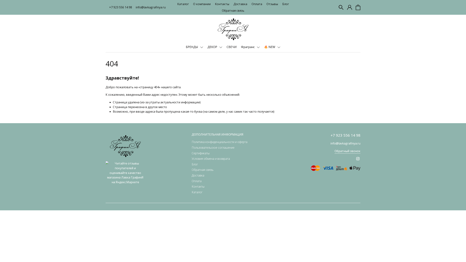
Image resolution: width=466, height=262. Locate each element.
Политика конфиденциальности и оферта (219, 142)
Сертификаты (201, 153)
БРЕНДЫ (192, 47)
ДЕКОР (213, 47)
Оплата (257, 4)
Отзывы (272, 4)
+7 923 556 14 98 (120, 7)
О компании (202, 4)
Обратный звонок (347, 151)
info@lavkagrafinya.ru (151, 7)
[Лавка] (233, 29)
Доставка (240, 4)
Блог (285, 4)
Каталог (183, 4)
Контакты (222, 4)
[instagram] (358, 158)
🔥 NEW (270, 47)
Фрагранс (248, 47)
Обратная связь (233, 11)
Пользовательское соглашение (213, 148)
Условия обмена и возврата (211, 159)
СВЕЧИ (232, 47)
